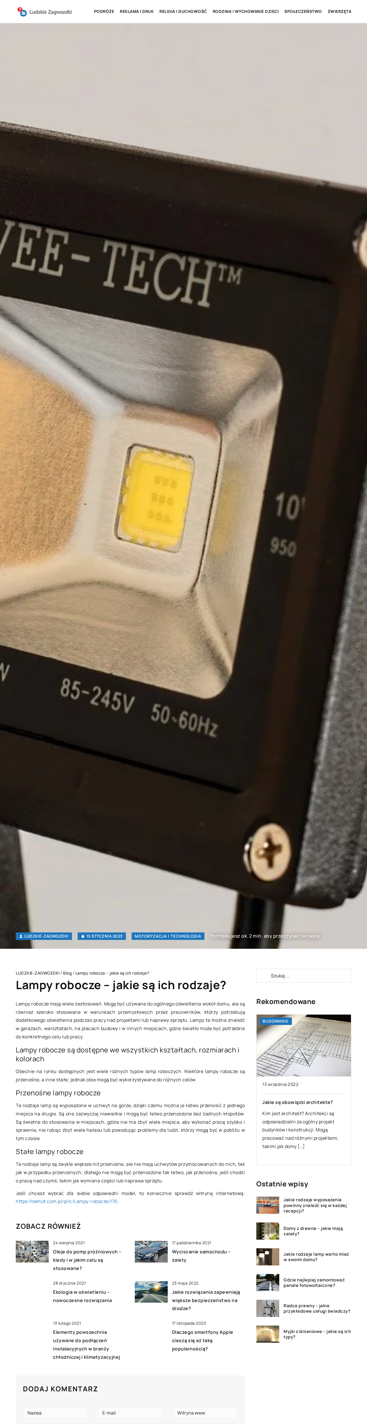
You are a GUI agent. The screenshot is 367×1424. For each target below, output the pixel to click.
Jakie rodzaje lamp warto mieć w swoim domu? (317, 1256)
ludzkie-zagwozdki (46, 936)
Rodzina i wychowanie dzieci (246, 11)
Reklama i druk (137, 11)
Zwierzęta (340, 11)
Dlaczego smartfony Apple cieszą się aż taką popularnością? (202, 1340)
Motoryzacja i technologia (168, 936)
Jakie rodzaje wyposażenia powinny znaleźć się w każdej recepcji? (315, 1205)
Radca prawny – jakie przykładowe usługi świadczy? (317, 1308)
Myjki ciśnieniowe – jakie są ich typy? (317, 1334)
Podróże (104, 11)
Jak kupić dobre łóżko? (288, 1102)
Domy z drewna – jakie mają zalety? (313, 1230)
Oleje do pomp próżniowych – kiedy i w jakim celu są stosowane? (87, 1260)
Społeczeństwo (303, 11)
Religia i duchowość (183, 11)
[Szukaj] (263, 976)
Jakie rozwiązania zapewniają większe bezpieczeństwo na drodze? (206, 1300)
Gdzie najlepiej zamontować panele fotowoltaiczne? (314, 1282)
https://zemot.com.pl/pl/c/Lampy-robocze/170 (67, 1201)
